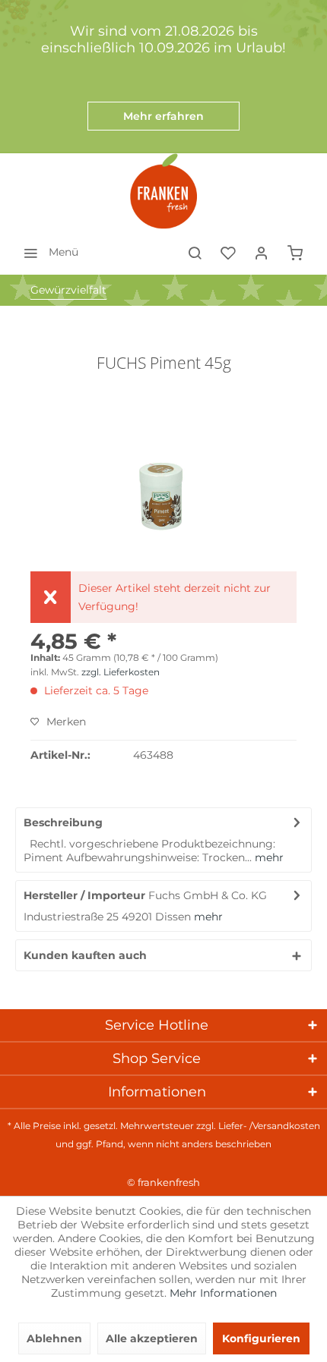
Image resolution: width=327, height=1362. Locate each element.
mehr (268, 857)
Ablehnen (54, 1338)
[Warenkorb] (295, 252)
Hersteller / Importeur (84, 895)
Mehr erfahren (163, 116)
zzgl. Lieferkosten (120, 672)
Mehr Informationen (223, 1293)
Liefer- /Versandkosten (269, 1125)
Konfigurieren (261, 1338)
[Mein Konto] (261, 252)
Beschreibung (63, 822)
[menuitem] (46, 252)
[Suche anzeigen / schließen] (194, 252)
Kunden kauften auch (85, 955)
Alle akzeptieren (152, 1338)
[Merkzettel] (228, 252)
